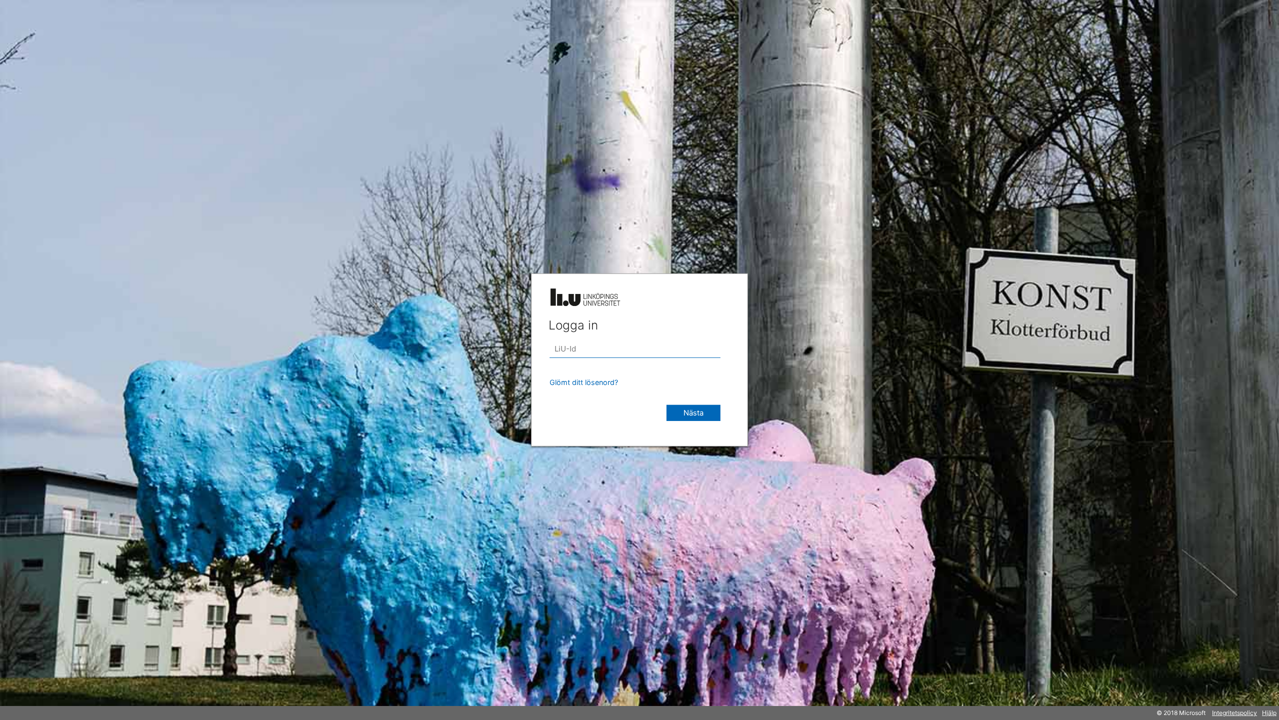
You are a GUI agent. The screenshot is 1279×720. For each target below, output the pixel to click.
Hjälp (1269, 712)
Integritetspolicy (1234, 712)
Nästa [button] (693, 413)
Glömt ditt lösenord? (584, 382)
